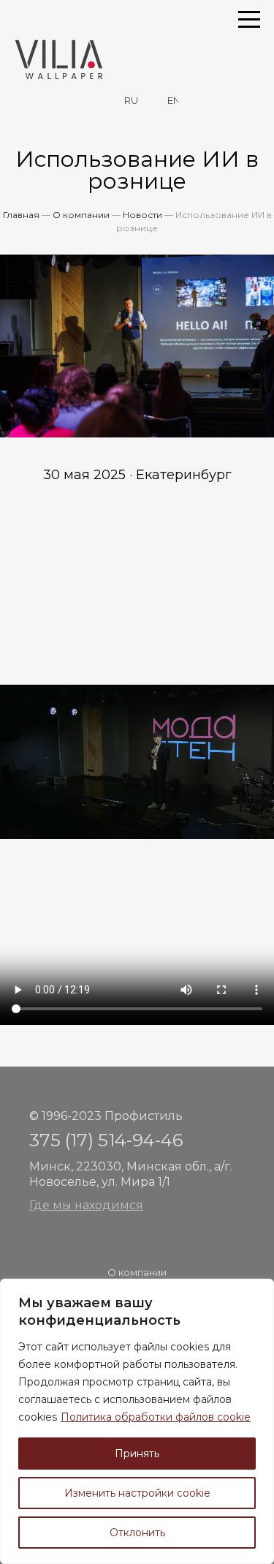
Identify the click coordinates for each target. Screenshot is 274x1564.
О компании (81, 214)
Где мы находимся (86, 1205)
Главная (21, 214)
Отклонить (137, 1532)
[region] (137, 1421)
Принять (137, 1453)
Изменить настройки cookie (137, 1493)
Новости (142, 214)
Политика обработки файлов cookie (156, 1417)
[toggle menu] (249, 18)
